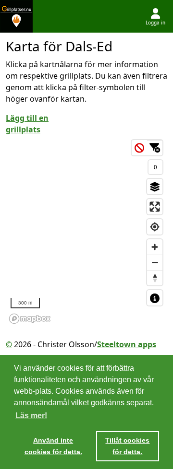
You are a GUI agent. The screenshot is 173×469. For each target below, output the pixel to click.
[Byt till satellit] (154, 186)
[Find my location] (154, 226)
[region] (86, 231)
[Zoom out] (154, 262)
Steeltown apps (126, 344)
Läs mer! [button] (31, 415)
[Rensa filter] (139, 147)
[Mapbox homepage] (30, 318)
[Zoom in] (154, 247)
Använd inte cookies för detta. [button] (53, 446)
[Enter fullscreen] (154, 206)
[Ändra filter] (154, 147)
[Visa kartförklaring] (154, 297)
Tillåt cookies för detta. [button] (127, 446)
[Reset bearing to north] (154, 277)
